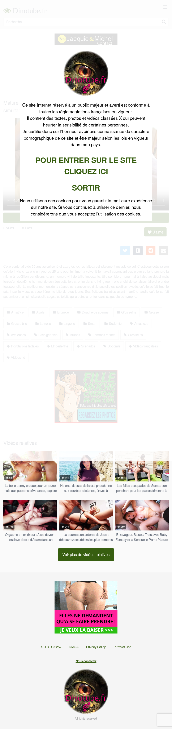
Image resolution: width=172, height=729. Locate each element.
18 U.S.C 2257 (51, 646)
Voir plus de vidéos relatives (86, 554)
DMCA (73, 646)
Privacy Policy (96, 646)
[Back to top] (160, 716)
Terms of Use (122, 646)
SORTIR (86, 187)
